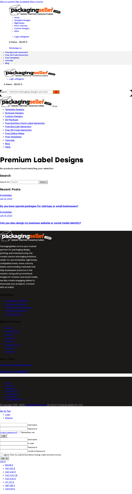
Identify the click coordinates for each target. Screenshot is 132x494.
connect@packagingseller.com (16, 365)
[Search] (56, 92)
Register (9, 418)
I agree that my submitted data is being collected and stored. (32, 454)
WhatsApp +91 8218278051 (14, 372)
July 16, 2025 (6, 198)
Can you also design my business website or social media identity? (40, 223)
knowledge (6, 195)
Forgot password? (9, 432)
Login (7, 414)
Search (3, 91)
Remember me (28, 432)
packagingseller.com (36, 405)
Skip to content (7, 1)
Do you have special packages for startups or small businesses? (39, 206)
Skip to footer (36, 1)
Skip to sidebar (22, 1)
